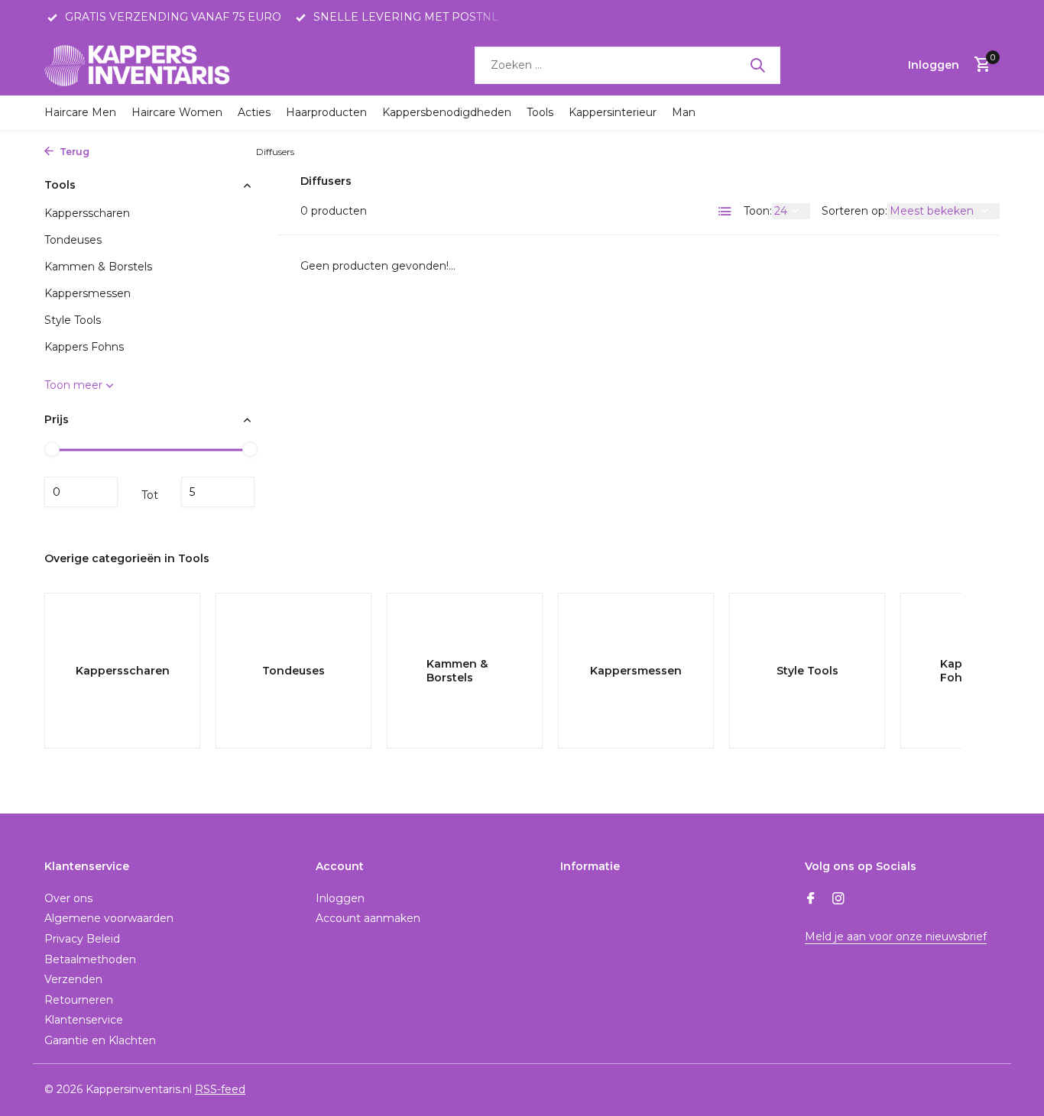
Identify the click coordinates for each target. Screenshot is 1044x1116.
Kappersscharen (87, 213)
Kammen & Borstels (98, 266)
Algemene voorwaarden (108, 918)
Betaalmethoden (90, 959)
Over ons (68, 898)
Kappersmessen (87, 293)
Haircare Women (176, 112)
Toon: (758, 211)
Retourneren (78, 1000)
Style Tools (72, 320)
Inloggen (340, 898)
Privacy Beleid (82, 939)
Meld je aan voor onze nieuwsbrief (896, 936)
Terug (73, 151)
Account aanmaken (368, 918)
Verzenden (73, 979)
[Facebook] (811, 899)
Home (110, 151)
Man (683, 112)
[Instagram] (838, 899)
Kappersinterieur (613, 112)
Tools (540, 112)
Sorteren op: (854, 211)
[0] (979, 65)
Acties (254, 112)
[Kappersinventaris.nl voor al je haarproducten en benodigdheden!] (139, 64)
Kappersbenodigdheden (446, 112)
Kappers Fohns (208, 151)
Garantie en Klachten (100, 1040)
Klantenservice (83, 1020)
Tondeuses (73, 240)
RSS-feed (220, 1089)
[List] (725, 211)
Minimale (81, 492)
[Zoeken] (757, 65)
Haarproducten (326, 112)
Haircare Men (80, 112)
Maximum (218, 492)
